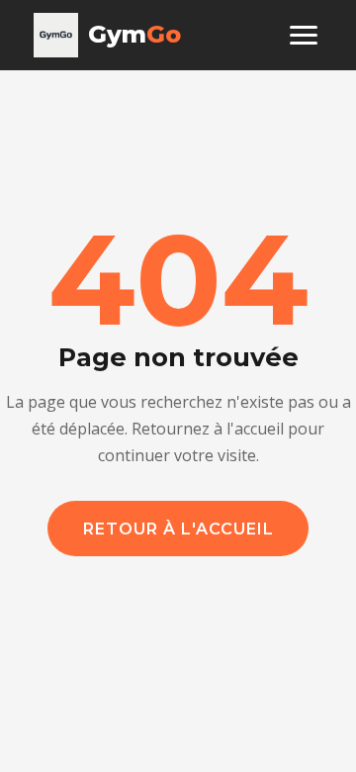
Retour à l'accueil (178, 529)
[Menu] (303, 35)
